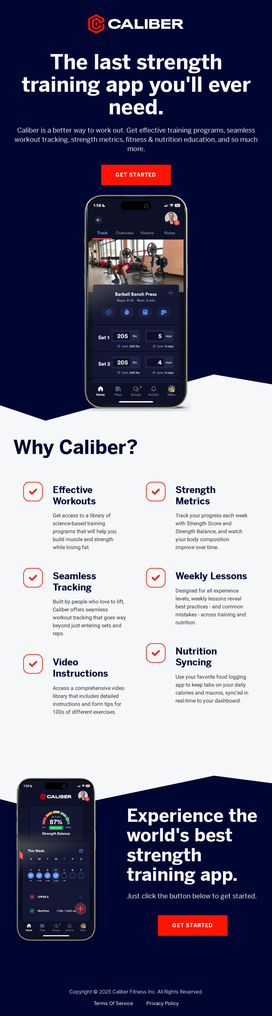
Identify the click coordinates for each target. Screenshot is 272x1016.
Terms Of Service (113, 1003)
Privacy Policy (162, 1003)
